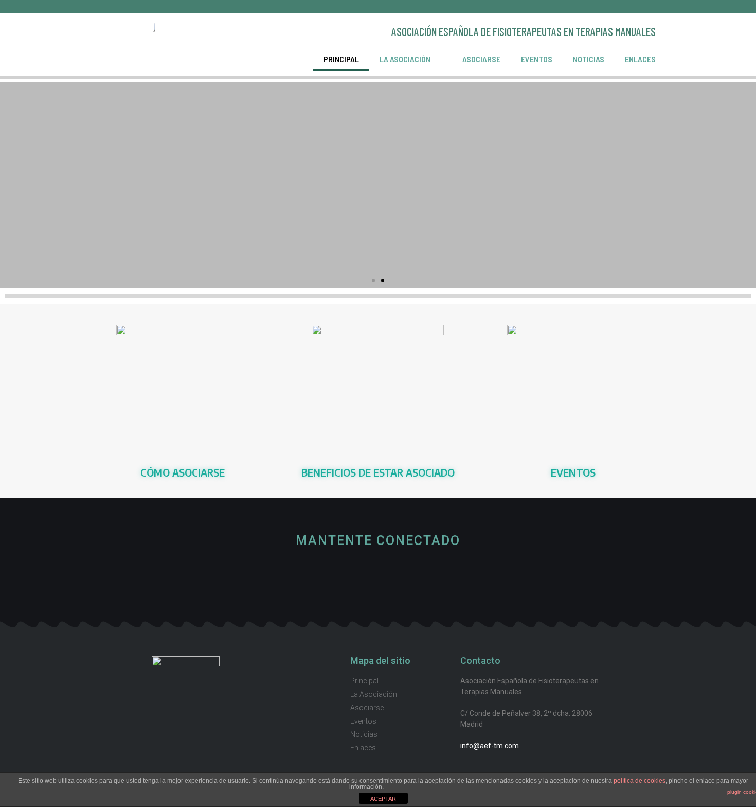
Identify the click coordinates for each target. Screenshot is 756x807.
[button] (373, 280)
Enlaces (640, 59)
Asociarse (481, 59)
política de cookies (639, 780)
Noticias (588, 59)
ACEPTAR (383, 799)
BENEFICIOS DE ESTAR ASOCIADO (378, 472)
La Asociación (405, 59)
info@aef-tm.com (489, 746)
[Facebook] (378, 577)
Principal (341, 59)
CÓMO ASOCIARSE (182, 472)
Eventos (536, 59)
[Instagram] (413, 577)
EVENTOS (573, 472)
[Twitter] (344, 577)
